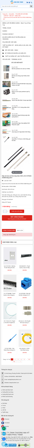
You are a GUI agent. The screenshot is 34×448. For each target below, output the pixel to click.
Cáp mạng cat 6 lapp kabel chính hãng (21, 131)
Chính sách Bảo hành (7, 390)
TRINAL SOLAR (6, 28)
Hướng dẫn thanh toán (8, 394)
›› (20, 361)
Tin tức (4, 405)
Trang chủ (4, 14)
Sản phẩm (11, 14)
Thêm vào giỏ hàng (16, 211)
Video (3, 407)
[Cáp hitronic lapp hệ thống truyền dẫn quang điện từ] (6, 116)
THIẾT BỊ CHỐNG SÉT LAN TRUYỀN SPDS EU (17, 56)
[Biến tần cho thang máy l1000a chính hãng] (6, 76)
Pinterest (7, 419)
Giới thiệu (4, 403)
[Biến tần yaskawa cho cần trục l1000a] (6, 68)
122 (14, 361)
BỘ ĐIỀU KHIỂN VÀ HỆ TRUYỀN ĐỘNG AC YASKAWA (14, 38)
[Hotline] (32, 2)
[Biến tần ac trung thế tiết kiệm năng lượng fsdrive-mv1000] (6, 84)
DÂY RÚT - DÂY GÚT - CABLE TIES (12, 15)
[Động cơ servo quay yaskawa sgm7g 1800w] (6, 92)
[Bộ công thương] (10, 445)
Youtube (7, 426)
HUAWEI (4, 31)
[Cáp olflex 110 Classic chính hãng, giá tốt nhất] (6, 139)
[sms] (4, 439)
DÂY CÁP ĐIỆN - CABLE (11, 50)
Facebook (7, 422)
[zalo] (4, 433)
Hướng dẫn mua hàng (7, 392)
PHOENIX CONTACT (8, 34)
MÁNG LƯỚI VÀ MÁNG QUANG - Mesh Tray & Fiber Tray (16, 24)
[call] (4, 428)
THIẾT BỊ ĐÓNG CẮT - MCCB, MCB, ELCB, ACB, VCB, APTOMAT (16, 46)
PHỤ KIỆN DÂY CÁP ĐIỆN (22, 14)
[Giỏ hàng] (27, 2)
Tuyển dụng (5, 412)
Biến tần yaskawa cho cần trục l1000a (21, 68)
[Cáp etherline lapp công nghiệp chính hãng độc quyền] (6, 123)
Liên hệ (9, 270)
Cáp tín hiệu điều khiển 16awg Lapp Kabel (22, 100)
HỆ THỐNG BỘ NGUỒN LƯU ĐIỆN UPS (15, 53)
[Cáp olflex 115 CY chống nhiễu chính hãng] (6, 108)
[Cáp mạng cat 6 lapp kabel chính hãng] (6, 131)
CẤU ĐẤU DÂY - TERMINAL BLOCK (12, 59)
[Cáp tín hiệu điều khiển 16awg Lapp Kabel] (6, 100)
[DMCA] (24, 445)
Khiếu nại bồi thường (7, 396)
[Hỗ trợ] (30, 2)
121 (29, 359)
